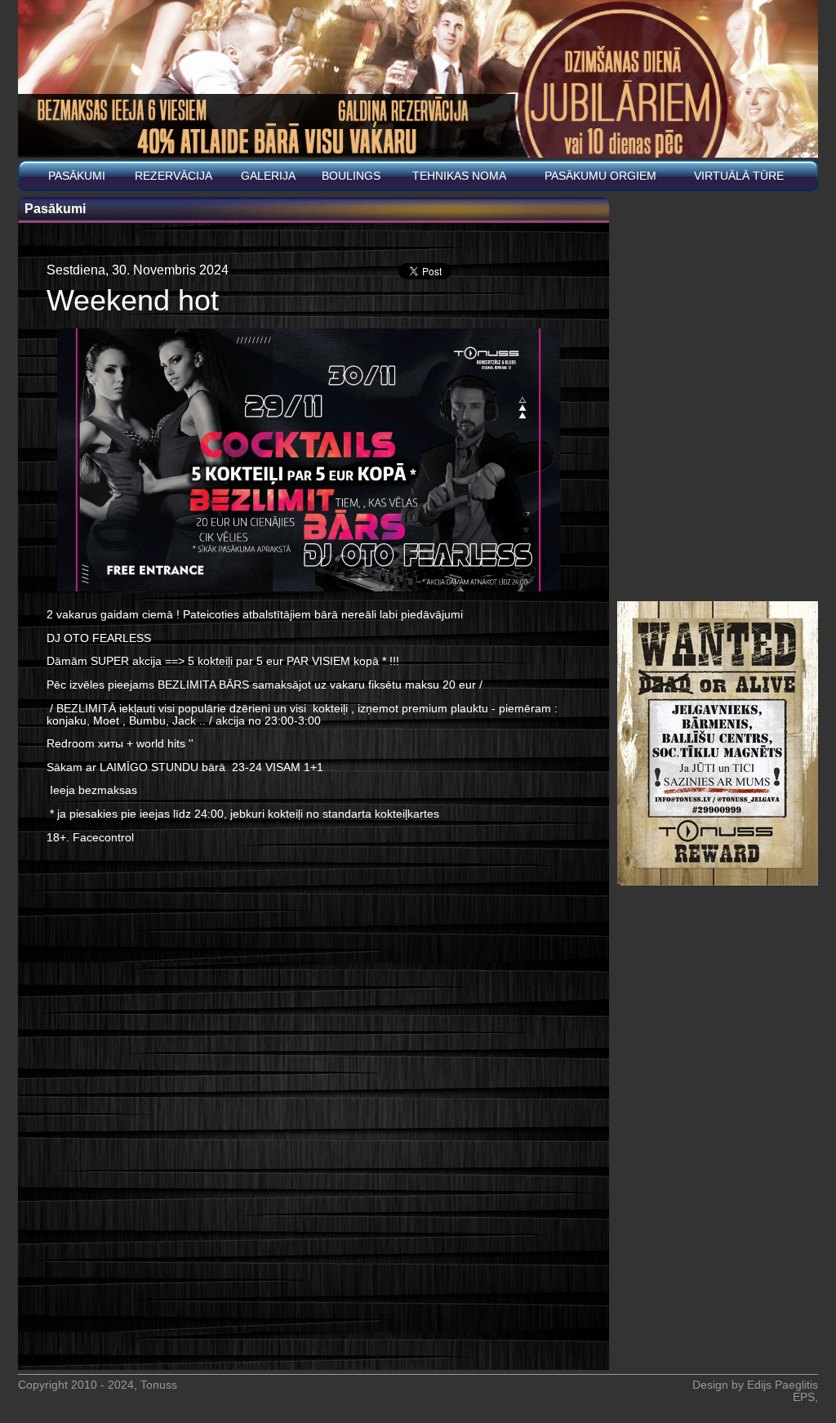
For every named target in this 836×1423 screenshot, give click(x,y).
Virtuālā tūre (739, 176)
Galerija (268, 176)
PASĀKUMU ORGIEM (600, 176)
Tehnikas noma (459, 176)
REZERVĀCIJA (173, 176)
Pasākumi (76, 176)
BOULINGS (351, 176)
